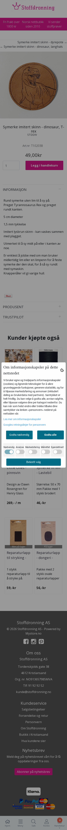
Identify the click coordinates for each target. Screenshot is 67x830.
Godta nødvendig (19, 434)
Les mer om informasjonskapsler (22, 419)
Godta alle (50, 434)
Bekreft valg (33, 462)
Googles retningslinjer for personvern (24, 424)
